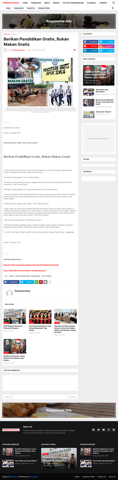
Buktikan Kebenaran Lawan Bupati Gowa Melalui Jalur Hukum (14, 358)
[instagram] (109, 430)
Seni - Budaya (46, 276)
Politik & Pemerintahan (73, 3)
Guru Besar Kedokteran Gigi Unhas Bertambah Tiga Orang (40, 328)
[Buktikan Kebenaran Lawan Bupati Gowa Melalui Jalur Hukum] (8, 451)
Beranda (7, 34)
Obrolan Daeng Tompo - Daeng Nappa (27, 276)
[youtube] (104, 430)
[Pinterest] (41, 282)
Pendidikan (36, 3)
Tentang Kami (18, 8)
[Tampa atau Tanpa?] (88, 114)
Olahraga (91, 3)
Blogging (14, 477)
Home (25, 3)
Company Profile (43, 8)
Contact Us (31, 8)
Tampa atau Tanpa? (103, 112)
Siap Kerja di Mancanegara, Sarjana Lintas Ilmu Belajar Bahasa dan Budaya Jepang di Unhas (65, 329)
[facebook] (112, 8)
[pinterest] (114, 430)
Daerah (56, 3)
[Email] (45, 282)
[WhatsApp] (36, 282)
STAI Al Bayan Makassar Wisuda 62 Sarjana (13, 327)
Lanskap (103, 3)
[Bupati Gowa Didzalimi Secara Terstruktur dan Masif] (88, 102)
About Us (112, 477)
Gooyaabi (34, 477)
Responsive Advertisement (99, 138)
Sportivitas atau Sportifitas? (102, 91)
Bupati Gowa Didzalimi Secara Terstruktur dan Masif (105, 102)
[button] (114, 3)
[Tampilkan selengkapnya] (50, 282)
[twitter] (98, 430)
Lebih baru (9, 397)
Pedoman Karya (22, 291)
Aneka (47, 3)
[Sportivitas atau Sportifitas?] (88, 92)
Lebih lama (72, 397)
